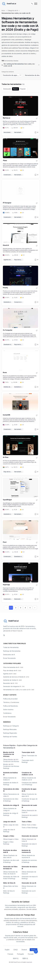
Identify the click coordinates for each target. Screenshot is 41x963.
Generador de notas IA (30, 836)
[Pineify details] (20, 285)
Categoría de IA (13, 10)
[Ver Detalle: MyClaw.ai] (37, 118)
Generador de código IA (18, 599)
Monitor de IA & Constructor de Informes (8, 754)
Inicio (3, 10)
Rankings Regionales (10, 733)
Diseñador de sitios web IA (8, 344)
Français (10, 954)
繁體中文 (25, 958)
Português (20, 954)
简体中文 (16, 958)
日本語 (15, 949)
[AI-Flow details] (20, 454)
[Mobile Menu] (36, 4)
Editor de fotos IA (9, 883)
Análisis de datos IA (8, 387)
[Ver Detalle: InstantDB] (37, 415)
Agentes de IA (8, 259)
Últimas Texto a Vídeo (29, 825)
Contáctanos (7, 713)
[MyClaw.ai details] (20, 115)
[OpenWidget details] (20, 497)
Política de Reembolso (10, 706)
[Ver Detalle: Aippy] (37, 161)
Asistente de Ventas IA (12, 680)
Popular (23, 89)
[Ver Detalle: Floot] (37, 542)
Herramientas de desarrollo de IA (8, 132)
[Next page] (35, 608)
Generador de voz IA (29, 883)
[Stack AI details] (20, 242)
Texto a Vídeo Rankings (30, 827)
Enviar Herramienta (9, 658)
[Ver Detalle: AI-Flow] (37, 458)
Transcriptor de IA (28, 752)
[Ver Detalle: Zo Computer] (37, 330)
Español (33, 949)
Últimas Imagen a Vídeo (11, 839)
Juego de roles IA (9, 821)
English (7, 949)
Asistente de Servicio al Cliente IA (8, 514)
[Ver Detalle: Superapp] (37, 585)
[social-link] (4, 635)
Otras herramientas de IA (13, 667)
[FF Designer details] (20, 200)
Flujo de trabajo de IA (18, 259)
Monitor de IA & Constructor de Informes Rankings (11, 766)
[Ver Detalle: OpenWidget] (37, 500)
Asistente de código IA (11, 805)
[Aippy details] (20, 157)
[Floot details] (20, 539)
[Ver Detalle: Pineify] (37, 288)
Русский (30, 954)
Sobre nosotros (8, 709)
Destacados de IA (9, 654)
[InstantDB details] (20, 412)
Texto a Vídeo (26, 821)
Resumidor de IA (10, 683)
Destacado (7, 89)
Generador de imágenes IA (13, 686)
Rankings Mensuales (10, 729)
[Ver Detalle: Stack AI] (37, 245)
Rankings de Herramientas (11, 651)
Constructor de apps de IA (8, 174)
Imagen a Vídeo (8, 836)
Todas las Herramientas (11, 647)
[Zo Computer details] (20, 327)
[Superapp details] (20, 581)
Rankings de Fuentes (10, 736)
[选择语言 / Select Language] (32, 3)
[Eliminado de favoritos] (36, 132)
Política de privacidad (10, 699)
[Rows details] (20, 369)
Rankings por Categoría (11, 726)
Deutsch (24, 949)
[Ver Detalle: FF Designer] (37, 203)
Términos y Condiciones (11, 702)
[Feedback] (36, 951)
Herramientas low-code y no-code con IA (18, 132)
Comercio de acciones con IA (18, 302)
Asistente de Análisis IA (8, 302)
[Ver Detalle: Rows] (37, 373)
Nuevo (15, 89)
